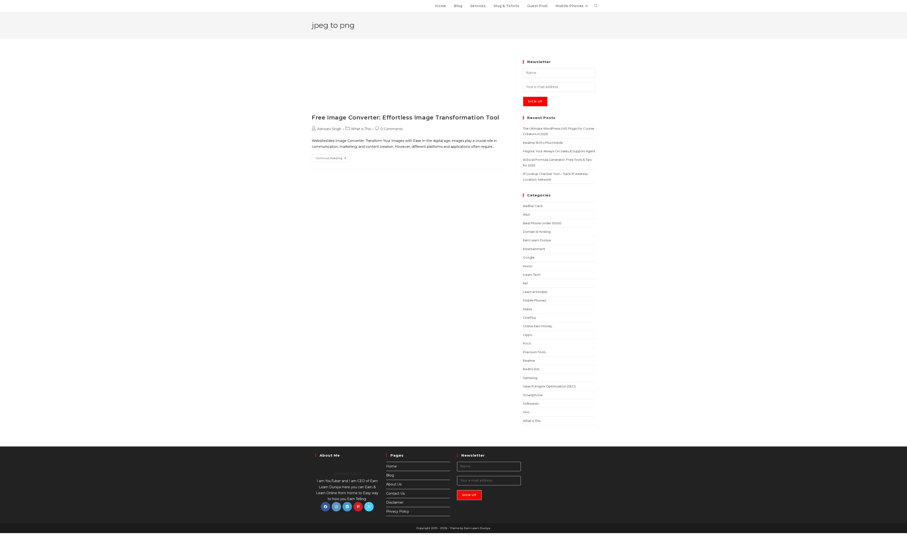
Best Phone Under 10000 (542, 223)
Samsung (530, 378)
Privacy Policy (397, 511)
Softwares (531, 403)
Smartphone (533, 395)
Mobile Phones (534, 300)
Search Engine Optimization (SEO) (549, 386)
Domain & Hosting (537, 232)
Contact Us (395, 493)
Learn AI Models (535, 292)
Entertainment (534, 249)
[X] (369, 506)
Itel (525, 283)
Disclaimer (394, 502)
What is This (361, 129)
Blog (390, 475)
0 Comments (392, 129)
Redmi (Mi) (531, 369)
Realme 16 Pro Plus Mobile (543, 142)
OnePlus (529, 317)
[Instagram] (336, 506)
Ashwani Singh (329, 129)
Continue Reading (333, 157)
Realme (529, 360)
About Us (394, 484)
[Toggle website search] (596, 6)
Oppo (527, 335)
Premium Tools (534, 352)
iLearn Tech (531, 274)
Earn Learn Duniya (537, 240)
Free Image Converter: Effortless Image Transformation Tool (405, 117)
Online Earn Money (537, 326)
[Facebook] (325, 506)
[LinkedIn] (347, 506)
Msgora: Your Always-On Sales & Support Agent (559, 151)
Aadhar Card (532, 206)
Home (391, 466)
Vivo (526, 412)
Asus (526, 214)
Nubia (527, 309)
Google (529, 257)
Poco (527, 343)
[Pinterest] (358, 506)
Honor (528, 266)
